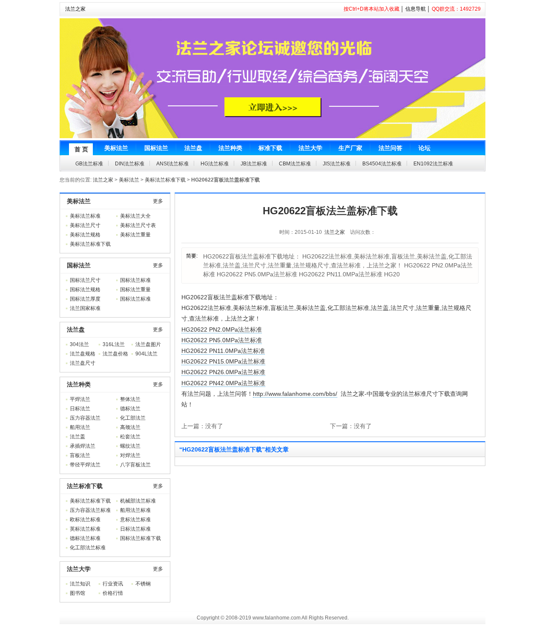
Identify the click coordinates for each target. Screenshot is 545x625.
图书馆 (77, 593)
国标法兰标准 (135, 280)
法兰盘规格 (82, 354)
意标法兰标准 (135, 520)
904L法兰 (146, 354)
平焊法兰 (80, 399)
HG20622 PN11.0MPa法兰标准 (223, 350)
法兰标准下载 (85, 486)
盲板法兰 (80, 455)
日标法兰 (80, 409)
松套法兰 (130, 437)
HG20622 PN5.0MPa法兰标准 (221, 340)
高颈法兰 (130, 427)
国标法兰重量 (135, 290)
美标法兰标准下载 (165, 180)
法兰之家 (75, 9)
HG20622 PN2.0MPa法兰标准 (221, 329)
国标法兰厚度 (85, 299)
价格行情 (113, 593)
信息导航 (415, 9)
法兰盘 (76, 329)
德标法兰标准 (85, 538)
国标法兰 (79, 265)
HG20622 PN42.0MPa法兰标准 (223, 383)
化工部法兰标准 (88, 548)
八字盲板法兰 (135, 465)
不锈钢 (143, 584)
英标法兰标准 (85, 529)
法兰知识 (80, 584)
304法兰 (79, 344)
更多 (158, 201)
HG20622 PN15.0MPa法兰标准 (223, 361)
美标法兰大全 (135, 216)
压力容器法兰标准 (90, 510)
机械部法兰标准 (138, 501)
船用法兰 (80, 427)
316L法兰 (114, 344)
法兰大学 (79, 568)
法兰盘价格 (115, 354)
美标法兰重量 (135, 235)
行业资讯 (113, 584)
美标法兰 (129, 180)
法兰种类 (79, 384)
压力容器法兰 (85, 418)
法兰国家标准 (85, 308)
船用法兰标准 (135, 510)
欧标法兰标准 (85, 520)
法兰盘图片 (148, 344)
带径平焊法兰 (85, 465)
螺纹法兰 (130, 446)
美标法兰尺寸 (85, 225)
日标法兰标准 (135, 529)
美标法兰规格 (85, 235)
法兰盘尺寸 (82, 363)
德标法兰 (130, 409)
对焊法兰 (130, 455)
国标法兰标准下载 (140, 538)
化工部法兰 (133, 418)
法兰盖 (77, 437)
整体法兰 (130, 399)
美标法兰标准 (85, 216)
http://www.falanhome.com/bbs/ (295, 393)
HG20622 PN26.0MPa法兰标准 (223, 372)
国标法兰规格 (85, 290)
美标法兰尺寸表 (138, 225)
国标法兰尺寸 (85, 280)
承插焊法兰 (82, 446)
